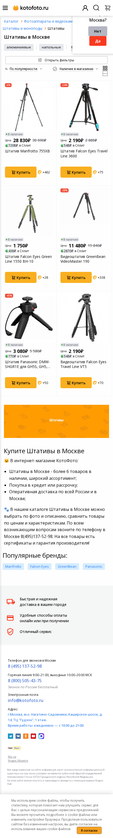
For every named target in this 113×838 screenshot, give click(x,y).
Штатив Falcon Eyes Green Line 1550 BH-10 (28, 259)
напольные (51, 47)
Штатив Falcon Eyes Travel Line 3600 (83, 153)
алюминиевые (19, 47)
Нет (97, 31)
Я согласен (89, 830)
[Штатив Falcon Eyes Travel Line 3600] (84, 107)
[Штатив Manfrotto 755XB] (29, 107)
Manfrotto (13, 566)
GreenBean (67, 566)
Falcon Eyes (39, 566)
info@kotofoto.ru (25, 700)
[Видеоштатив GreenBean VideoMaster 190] (84, 212)
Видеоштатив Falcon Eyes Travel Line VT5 (83, 364)
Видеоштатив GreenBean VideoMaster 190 (82, 259)
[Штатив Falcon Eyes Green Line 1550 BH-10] (29, 212)
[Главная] (11, 21)
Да (98, 40)
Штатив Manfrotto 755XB (27, 151)
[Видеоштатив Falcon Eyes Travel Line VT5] (84, 318)
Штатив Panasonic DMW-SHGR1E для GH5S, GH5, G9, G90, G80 (27, 364)
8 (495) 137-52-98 (25, 666)
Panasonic (93, 566)
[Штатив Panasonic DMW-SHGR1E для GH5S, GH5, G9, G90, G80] (29, 318)
